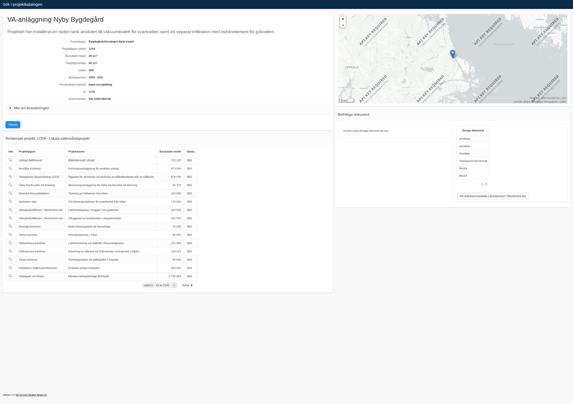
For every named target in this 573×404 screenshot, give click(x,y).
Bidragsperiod (77, 77)
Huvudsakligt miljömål (72, 84)
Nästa (186, 285)
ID (84, 91)
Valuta (82, 70)
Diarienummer (77, 99)
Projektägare (78, 41)
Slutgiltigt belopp (76, 63)
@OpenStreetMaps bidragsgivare (540, 101)
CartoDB (517, 101)
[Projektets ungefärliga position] (452, 54)
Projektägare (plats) (74, 48)
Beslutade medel (75, 56)
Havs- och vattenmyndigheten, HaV (548, 97)
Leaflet (562, 101)
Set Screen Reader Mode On (31, 394)
